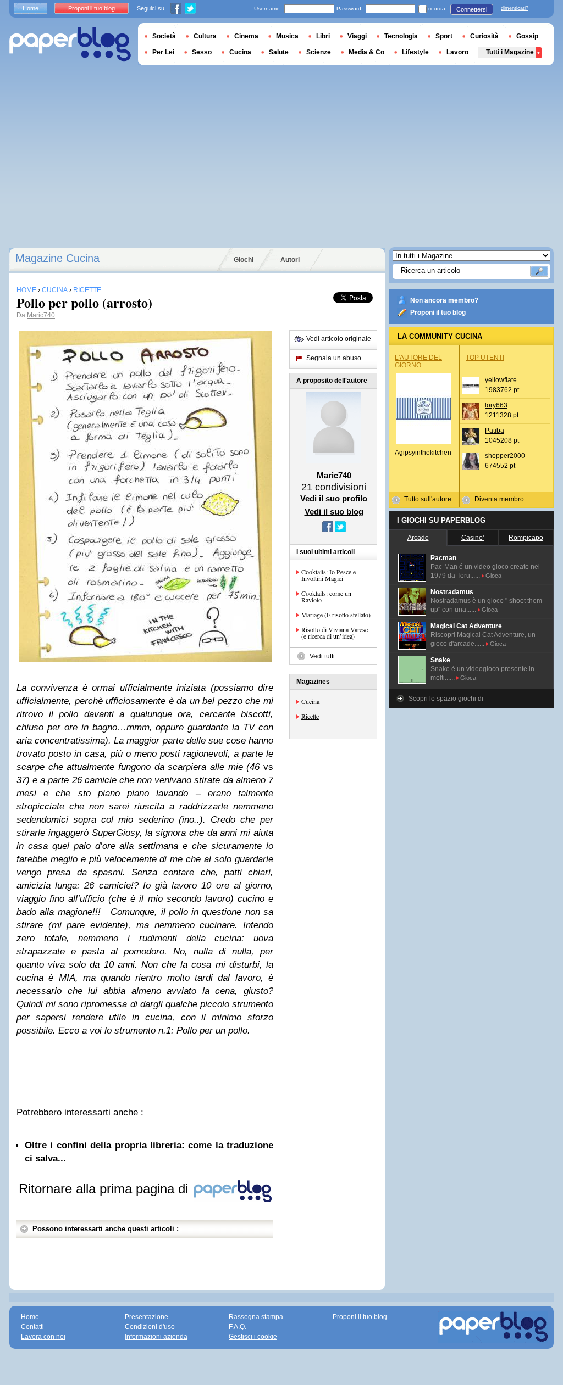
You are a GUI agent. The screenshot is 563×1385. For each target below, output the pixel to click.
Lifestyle (415, 52)
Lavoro (457, 52)
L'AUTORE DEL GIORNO (418, 361)
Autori (290, 260)
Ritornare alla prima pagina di (105, 1188)
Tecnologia (401, 36)
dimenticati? (514, 8)
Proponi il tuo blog (438, 312)
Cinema (246, 36)
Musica (287, 36)
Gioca (493, 575)
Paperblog (70, 44)
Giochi (243, 260)
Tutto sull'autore (427, 499)
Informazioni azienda (156, 1337)
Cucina (310, 701)
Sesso (202, 52)
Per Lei (163, 52)
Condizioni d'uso (150, 1327)
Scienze (318, 52)
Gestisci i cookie (253, 1337)
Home (30, 8)
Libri (323, 36)
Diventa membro (499, 499)
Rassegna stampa (256, 1317)
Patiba (494, 430)
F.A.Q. (237, 1327)
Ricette (310, 716)
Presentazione (146, 1317)
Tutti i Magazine (510, 52)
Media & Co (366, 52)
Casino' (472, 537)
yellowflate (501, 380)
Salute (279, 52)
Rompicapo (526, 537)
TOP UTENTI (485, 357)
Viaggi (357, 36)
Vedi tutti (322, 656)
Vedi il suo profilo (333, 498)
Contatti (32, 1327)
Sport (443, 36)
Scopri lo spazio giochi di (446, 698)
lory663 (496, 405)
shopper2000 (505, 456)
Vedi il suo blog (334, 511)
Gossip (527, 36)
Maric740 (41, 315)
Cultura (205, 36)
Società (164, 36)
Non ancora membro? (444, 300)
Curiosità (484, 36)
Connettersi (471, 9)
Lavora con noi (43, 1337)
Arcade (418, 537)
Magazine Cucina (57, 258)
